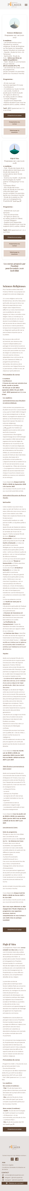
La (3, 425)
